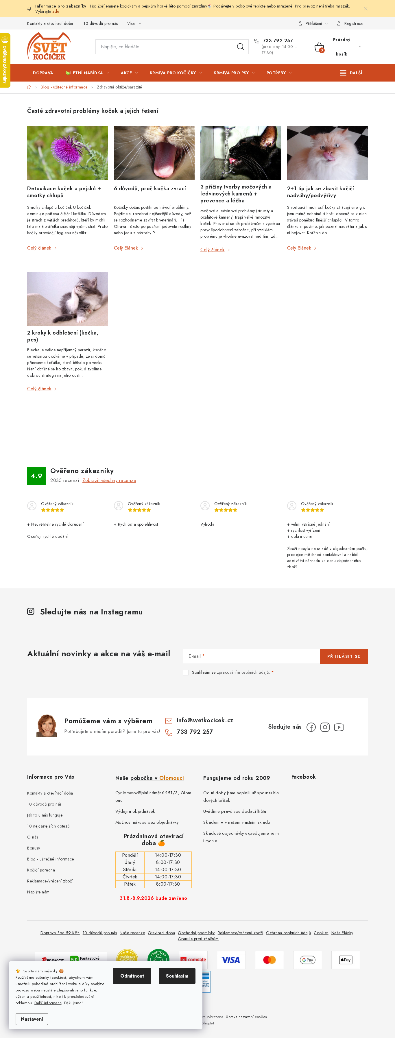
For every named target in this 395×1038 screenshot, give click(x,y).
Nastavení (32, 1019)
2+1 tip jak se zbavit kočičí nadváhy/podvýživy (320, 192)
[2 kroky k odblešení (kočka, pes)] (67, 299)
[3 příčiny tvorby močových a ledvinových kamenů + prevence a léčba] (240, 153)
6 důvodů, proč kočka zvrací (150, 188)
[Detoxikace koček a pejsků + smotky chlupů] (67, 154)
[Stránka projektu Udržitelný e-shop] (158, 959)
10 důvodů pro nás (101, 23)
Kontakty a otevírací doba (50, 23)
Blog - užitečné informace (50, 859)
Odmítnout (132, 976)
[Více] (351, 73)
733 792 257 (277, 41)
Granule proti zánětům (198, 939)
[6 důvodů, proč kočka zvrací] (154, 154)
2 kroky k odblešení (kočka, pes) (63, 336)
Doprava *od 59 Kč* (60, 933)
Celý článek (39, 248)
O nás (32, 837)
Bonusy (33, 848)
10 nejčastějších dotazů (48, 826)
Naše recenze (132, 933)
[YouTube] (339, 727)
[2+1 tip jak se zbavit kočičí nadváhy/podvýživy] (327, 154)
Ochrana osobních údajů (288, 933)
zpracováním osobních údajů (243, 672)
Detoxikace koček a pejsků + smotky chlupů (64, 192)
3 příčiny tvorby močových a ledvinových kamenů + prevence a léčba (236, 193)
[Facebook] (311, 727)
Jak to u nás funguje (44, 815)
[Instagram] (325, 727)
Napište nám (38, 892)
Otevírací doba (161, 933)
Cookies (321, 933)
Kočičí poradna (41, 870)
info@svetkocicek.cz (205, 720)
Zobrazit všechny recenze (109, 480)
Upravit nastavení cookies (246, 1016)
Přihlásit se (344, 656)
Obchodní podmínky (196, 933)
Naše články (342, 933)
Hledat (240, 46)
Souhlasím (177, 976)
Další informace (48, 1003)
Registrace (353, 23)
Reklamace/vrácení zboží (50, 881)
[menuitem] (43, 73)
